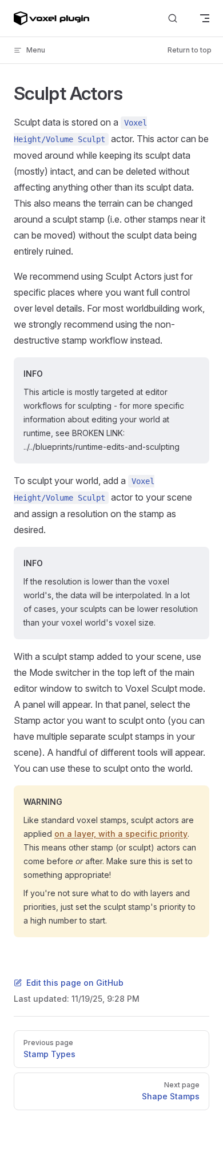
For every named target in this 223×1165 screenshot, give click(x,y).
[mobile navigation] (204, 18)
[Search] (172, 18)
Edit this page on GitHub (75, 982)
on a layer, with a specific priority (121, 834)
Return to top (190, 50)
